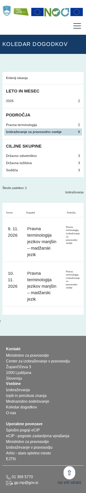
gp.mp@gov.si (25, 483)
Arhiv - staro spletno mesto (28, 453)
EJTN (11, 459)
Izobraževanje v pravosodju (29, 447)
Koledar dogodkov (21, 407)
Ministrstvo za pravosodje (27, 442)
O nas (11, 413)
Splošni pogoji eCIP (23, 430)
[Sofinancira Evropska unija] (37, 12)
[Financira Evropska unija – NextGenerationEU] (77, 12)
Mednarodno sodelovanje (27, 401)
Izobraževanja (74, 192)
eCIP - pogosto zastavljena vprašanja (37, 436)
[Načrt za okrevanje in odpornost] (57, 12)
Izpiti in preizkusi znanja (26, 396)
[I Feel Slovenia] (21, 11)
